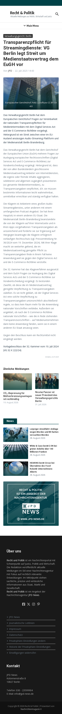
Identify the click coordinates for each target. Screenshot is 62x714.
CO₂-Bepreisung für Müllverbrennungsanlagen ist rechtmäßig (17, 396)
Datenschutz (16, 634)
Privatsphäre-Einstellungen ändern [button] (27, 640)
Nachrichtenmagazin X (31, 709)
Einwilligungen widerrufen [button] (22, 652)
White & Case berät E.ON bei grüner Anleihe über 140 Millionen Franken (43, 449)
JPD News (14, 617)
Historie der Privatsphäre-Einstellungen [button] (29, 646)
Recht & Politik (22, 12)
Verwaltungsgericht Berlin (18, 36)
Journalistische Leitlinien (22, 623)
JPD (10, 70)
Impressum (15, 628)
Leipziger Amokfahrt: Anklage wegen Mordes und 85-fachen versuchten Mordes (44, 432)
